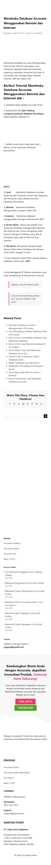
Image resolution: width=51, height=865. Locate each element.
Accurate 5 (9, 777)
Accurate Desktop (12, 543)
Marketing (9, 33)
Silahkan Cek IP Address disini (25, 284)
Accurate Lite (10, 553)
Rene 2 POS (9, 559)
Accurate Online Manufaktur (17, 772)
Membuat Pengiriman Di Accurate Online (24, 583)
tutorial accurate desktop (34, 33)
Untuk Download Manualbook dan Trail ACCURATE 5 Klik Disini (25, 298)
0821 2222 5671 (11, 805)
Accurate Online (11, 548)
